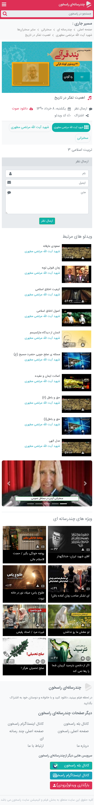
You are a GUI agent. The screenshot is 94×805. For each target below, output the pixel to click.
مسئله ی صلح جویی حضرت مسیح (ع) (37, 354)
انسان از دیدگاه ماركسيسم (45, 333)
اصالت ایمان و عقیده (47, 376)
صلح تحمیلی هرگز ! (32, 668)
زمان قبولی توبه (51, 268)
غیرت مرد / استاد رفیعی (30, 632)
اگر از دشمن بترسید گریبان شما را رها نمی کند (70, 668)
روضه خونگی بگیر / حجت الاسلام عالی (28, 556)
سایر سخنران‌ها (26, 29)
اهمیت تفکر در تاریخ (37, 35)
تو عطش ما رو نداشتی (76, 632)
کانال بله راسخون (76, 724)
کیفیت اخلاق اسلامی (47, 289)
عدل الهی (54, 441)
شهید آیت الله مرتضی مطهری (74, 35)
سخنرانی (46, 29)
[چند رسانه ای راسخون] (75, 4)
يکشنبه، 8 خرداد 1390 (51, 108)
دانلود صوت (20, 108)
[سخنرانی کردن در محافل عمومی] (47, 483)
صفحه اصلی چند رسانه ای (26, 735)
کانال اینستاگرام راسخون (26, 724)
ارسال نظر (80, 108)
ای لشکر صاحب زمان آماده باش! (70, 596)
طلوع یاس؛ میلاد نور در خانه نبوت (27, 596)
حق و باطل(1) (52, 419)
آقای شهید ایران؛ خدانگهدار (73, 556)
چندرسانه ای (64, 29)
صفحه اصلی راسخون (73, 731)
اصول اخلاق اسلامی (48, 311)
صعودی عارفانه (51, 246)
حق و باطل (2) (51, 398)
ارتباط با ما (36, 746)
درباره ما (83, 746)
